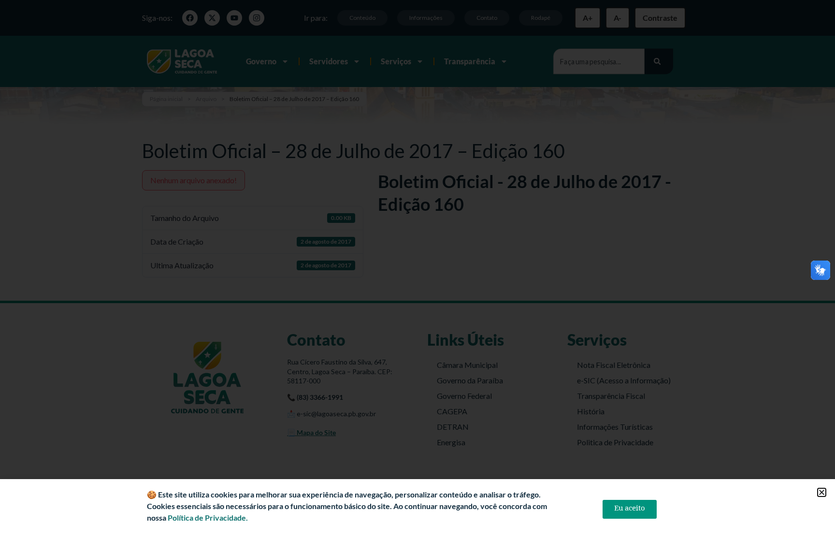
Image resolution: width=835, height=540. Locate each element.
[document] (417, 270)
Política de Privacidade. (208, 517)
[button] (821, 492)
